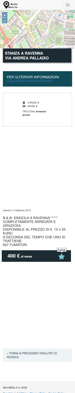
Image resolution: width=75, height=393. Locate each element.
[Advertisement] (37, 171)
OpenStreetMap (61, 48)
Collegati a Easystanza (29, 80)
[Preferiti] (61, 256)
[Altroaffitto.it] (10, 5)
